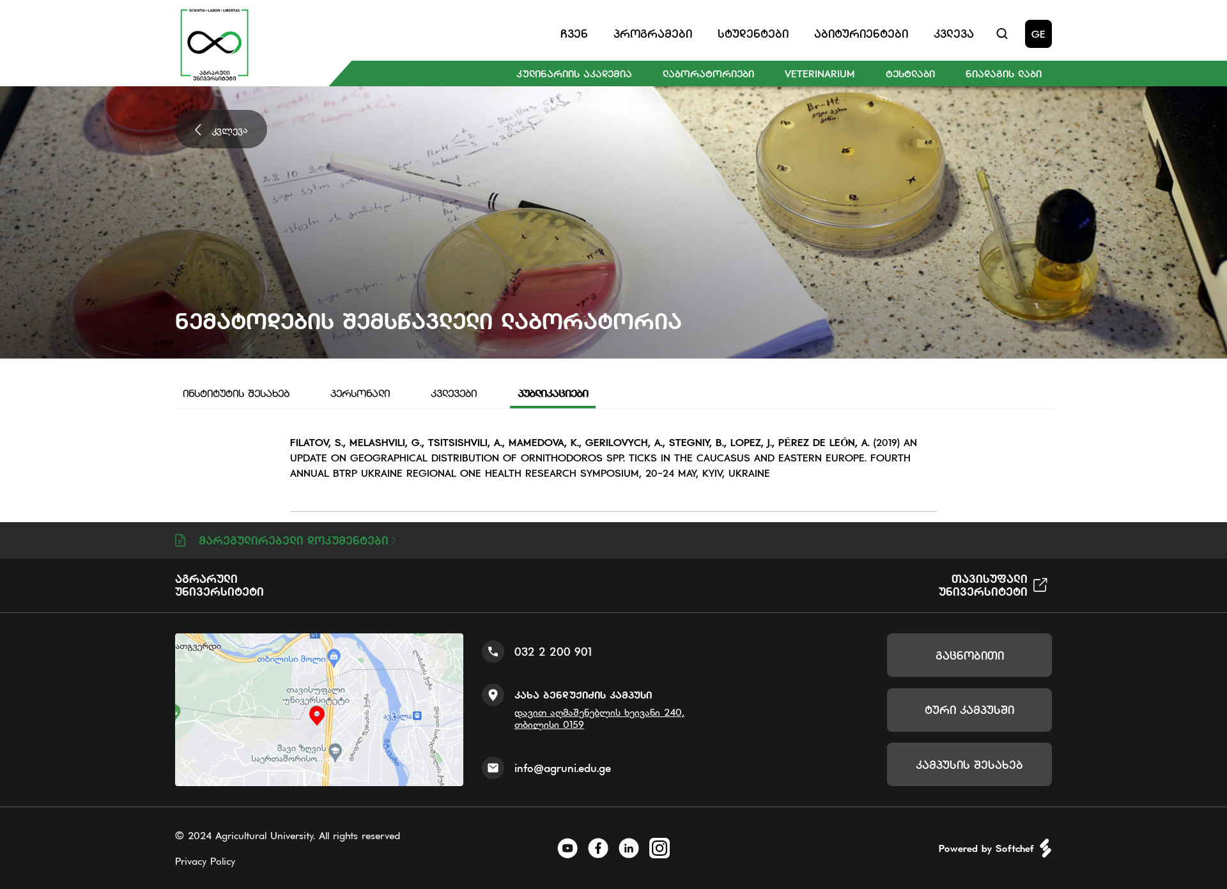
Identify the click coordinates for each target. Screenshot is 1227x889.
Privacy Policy (205, 860)
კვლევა (230, 129)
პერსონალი (360, 393)
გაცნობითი (970, 655)
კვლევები (454, 393)
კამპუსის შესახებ (969, 764)
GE (1038, 33)
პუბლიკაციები (553, 393)
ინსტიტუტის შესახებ (236, 393)
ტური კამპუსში (969, 709)
